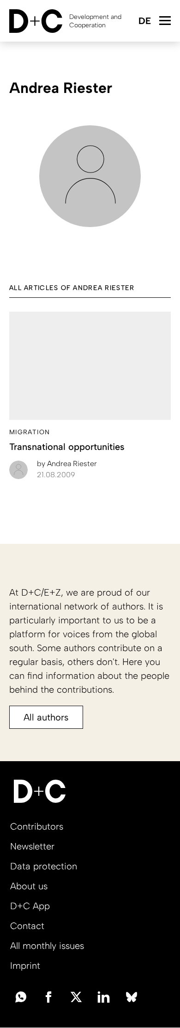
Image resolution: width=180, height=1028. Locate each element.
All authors (46, 717)
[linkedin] (103, 996)
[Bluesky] (131, 996)
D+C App (30, 905)
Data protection (43, 866)
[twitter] (76, 996)
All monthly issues (47, 945)
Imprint (25, 965)
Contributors (36, 826)
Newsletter (32, 846)
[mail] (20, 996)
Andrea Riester (67, 463)
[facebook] (48, 996)
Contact (27, 925)
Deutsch (144, 21)
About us (29, 886)
